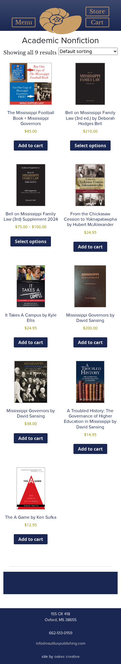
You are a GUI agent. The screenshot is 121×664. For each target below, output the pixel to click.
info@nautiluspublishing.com (60, 643)
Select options (90, 145)
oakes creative (67, 657)
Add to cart (30, 145)
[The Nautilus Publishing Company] (60, 21)
